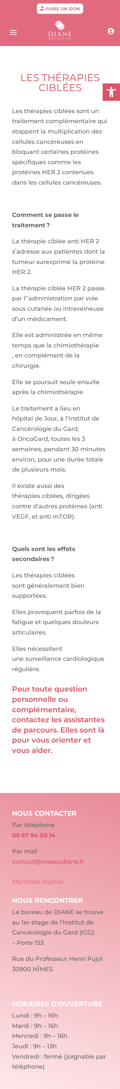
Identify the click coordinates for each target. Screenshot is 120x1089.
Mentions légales (37, 881)
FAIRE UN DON (63, 8)
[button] (111, 92)
